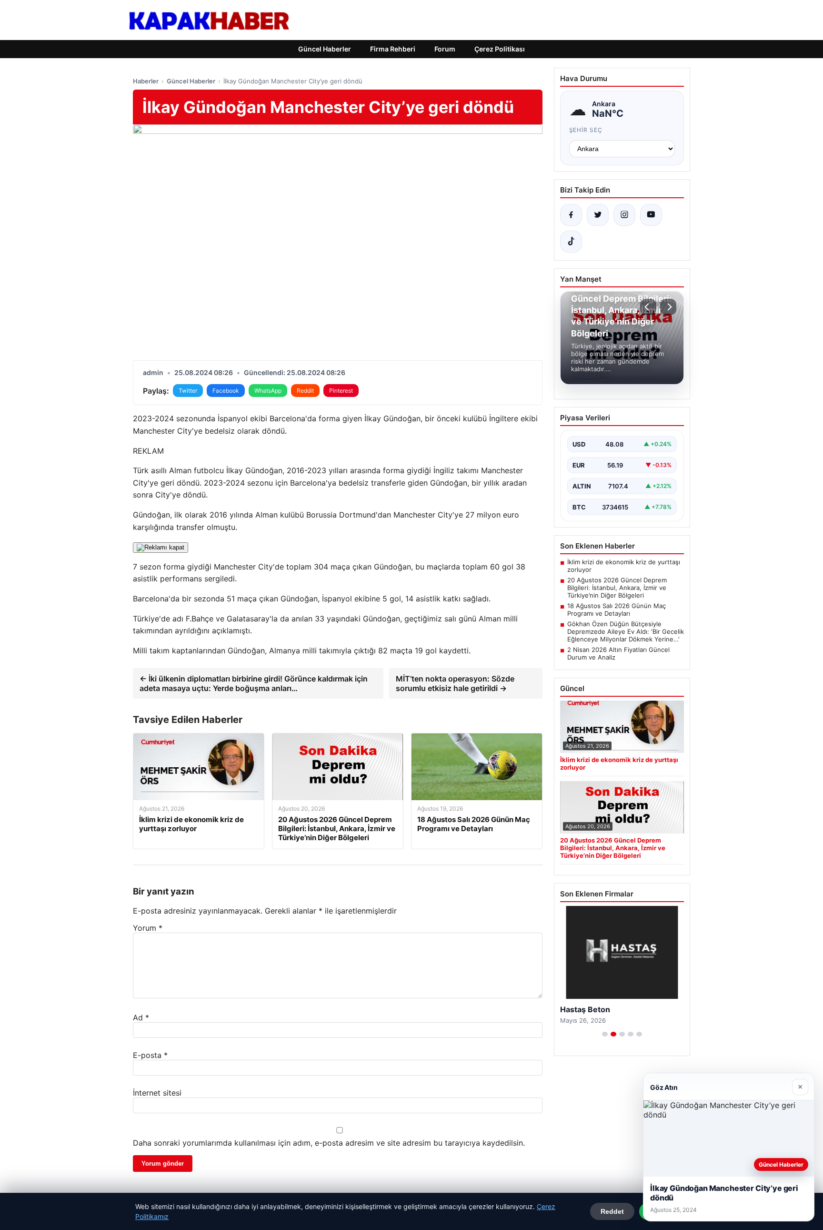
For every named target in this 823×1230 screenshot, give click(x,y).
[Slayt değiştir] (605, 1034)
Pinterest (341, 390)
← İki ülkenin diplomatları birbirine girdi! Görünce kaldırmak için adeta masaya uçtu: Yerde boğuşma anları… (254, 683)
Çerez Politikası (499, 49)
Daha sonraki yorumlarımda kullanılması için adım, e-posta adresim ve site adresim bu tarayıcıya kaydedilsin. (329, 1143)
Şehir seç (586, 129)
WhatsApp (267, 390)
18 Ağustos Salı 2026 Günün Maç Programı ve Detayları (616, 609)
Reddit (305, 390)
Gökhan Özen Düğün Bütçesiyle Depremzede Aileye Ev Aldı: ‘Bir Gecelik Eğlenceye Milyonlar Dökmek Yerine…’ (625, 631)
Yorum (147, 928)
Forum (444, 49)
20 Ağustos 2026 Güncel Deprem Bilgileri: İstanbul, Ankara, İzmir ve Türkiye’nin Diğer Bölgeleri (617, 587)
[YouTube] (651, 215)
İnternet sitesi (157, 1093)
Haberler (146, 81)
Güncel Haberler (324, 49)
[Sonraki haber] (668, 307)
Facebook (225, 390)
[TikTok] (571, 242)
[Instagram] (624, 215)
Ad (141, 1017)
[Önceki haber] (648, 307)
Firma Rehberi (392, 49)
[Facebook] (571, 215)
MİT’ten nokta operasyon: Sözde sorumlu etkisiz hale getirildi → (455, 683)
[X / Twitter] (598, 215)
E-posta (150, 1055)
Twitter (188, 390)
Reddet (612, 1211)
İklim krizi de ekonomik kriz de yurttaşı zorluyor (623, 565)
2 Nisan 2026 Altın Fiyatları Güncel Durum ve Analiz (618, 653)
